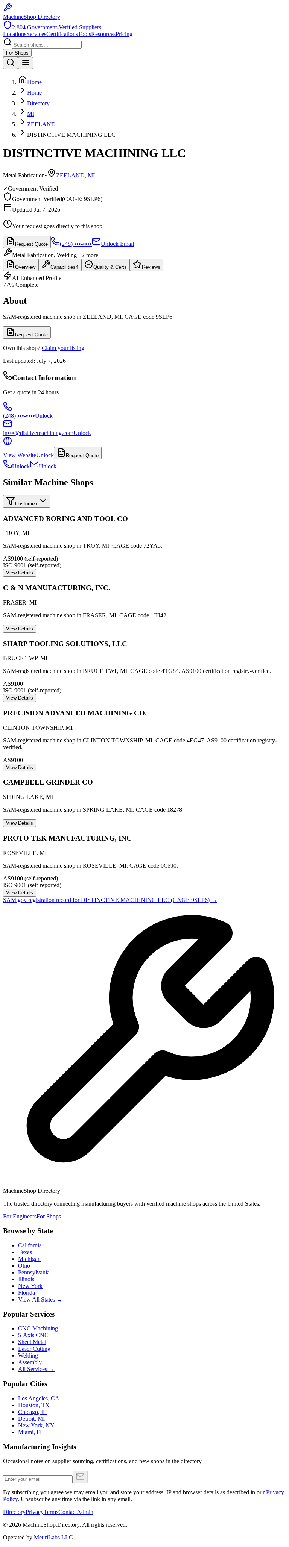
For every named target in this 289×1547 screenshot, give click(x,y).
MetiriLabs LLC (53, 1537)
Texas (25, 1252)
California (30, 1245)
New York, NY (36, 1425)
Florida (26, 1292)
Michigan (29, 1259)
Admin (85, 1512)
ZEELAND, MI (75, 175)
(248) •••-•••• (76, 244)
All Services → (36, 1369)
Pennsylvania (34, 1272)
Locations (14, 34)
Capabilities (64, 267)
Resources (103, 34)
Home (34, 92)
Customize (26, 503)
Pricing (124, 34)
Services (36, 34)
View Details (19, 573)
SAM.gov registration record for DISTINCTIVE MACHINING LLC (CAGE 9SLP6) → (110, 900)
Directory (38, 103)
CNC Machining (38, 1328)
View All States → (40, 1299)
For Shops (17, 53)
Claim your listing (63, 348)
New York (30, 1286)
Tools (84, 34)
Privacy (35, 1512)
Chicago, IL (32, 1412)
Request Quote (31, 244)
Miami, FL (31, 1432)
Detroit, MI (31, 1418)
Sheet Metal (32, 1342)
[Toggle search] (10, 63)
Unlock (21, 466)
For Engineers (20, 1216)
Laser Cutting (34, 1348)
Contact (67, 1512)
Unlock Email (117, 244)
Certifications (62, 34)
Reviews (151, 267)
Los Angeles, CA (38, 1398)
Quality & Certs (110, 267)
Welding (28, 1355)
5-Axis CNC (33, 1335)
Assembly (30, 1362)
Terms (51, 1512)
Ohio (24, 1265)
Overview (25, 267)
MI (30, 114)
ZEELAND (41, 124)
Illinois (26, 1279)
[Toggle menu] (25, 63)
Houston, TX (34, 1405)
